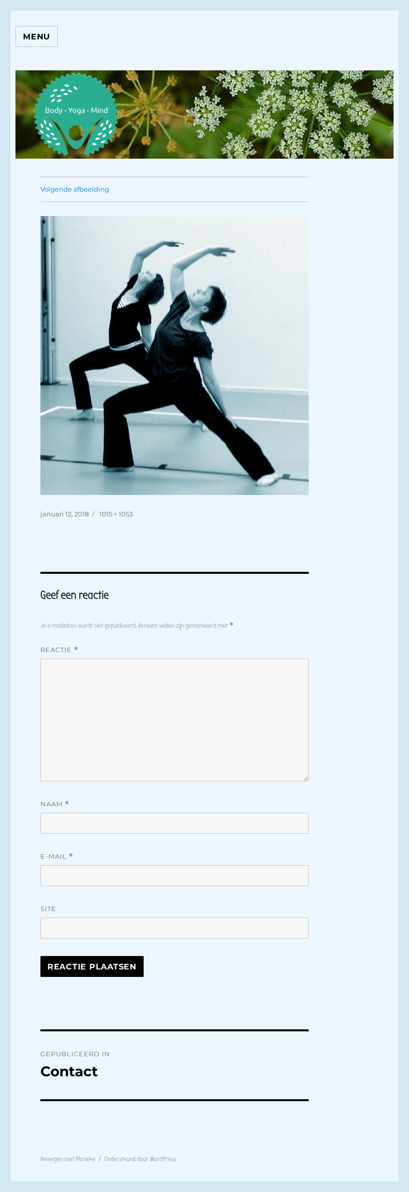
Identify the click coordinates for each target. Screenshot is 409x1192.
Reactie (59, 650)
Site (48, 909)
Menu (36, 36)
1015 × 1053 (116, 514)
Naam (54, 804)
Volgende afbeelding (74, 189)
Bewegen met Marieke (67, 1159)
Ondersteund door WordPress (140, 1159)
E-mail (56, 856)
